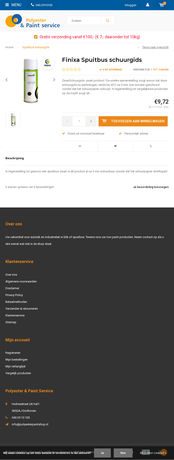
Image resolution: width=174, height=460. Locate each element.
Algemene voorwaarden (21, 281)
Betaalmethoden (16, 301)
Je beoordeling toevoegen (151, 187)
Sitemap (10, 322)
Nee (123, 453)
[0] (161, 5)
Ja (102, 453)
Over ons (11, 274)
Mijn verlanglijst (15, 366)
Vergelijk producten (18, 373)
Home (9, 47)
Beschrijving (14, 158)
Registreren (12, 352)
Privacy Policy (14, 295)
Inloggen (130, 5)
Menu (15, 5)
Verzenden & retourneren (21, 308)
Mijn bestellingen (16, 359)
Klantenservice (14, 315)
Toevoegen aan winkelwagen (137, 121)
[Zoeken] (107, 20)
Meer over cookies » (153, 453)
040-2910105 (44, 5)
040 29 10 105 (21, 417)
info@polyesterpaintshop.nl (30, 424)
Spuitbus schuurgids (35, 47)
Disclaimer (12, 288)
